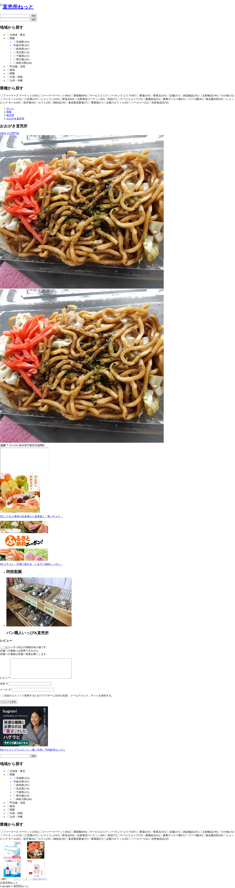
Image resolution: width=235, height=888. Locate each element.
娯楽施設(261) (191, 95)
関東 (12, 38)
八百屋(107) (31, 99)
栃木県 (22, 45)
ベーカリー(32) (139, 102)
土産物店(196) (210, 95)
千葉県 (22, 56)
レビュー (5, 677)
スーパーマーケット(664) (56, 95)
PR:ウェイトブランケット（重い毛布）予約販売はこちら (32, 749)
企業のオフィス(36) (117, 102)
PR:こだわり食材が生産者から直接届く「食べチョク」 (31, 516)
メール (5, 689)
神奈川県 (24, 63)
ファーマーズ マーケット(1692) (21, 95)
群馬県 (22, 48)
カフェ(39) (44, 102)
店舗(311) (174, 95)
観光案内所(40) (214, 99)
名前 (4, 683)
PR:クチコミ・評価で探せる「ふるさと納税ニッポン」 (31, 564)
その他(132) (227, 95)
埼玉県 (22, 52)
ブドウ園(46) (195, 99)
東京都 (22, 59)
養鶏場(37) (97, 102)
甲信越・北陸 (17, 66)
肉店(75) (112, 99)
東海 (12, 70)
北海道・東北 (17, 34)
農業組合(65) (152, 99)
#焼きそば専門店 (9, 133)
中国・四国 (16, 77)
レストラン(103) (50, 99)
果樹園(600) (80, 95)
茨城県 (22, 41)
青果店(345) (159, 95)
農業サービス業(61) (174, 99)
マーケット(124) (12, 99)
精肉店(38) (59, 102)
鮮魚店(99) (68, 99)
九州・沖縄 (16, 80)
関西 (12, 73)
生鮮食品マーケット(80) (91, 99)
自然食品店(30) (160, 102)
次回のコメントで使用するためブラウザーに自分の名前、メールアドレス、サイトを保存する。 (59, 695)
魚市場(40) (29, 102)
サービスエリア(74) (131, 99)
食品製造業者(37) (78, 102)
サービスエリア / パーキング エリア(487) (113, 95)
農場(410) (144, 95)
